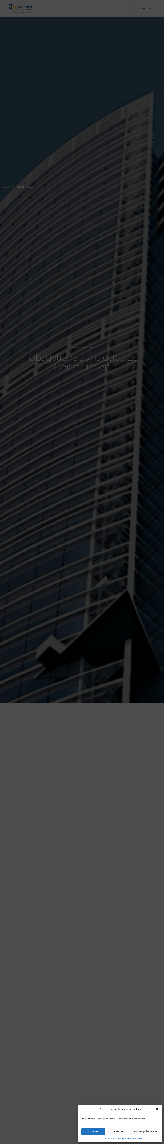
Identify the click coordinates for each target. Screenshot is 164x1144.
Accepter (93, 1131)
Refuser (118, 1131)
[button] (157, 1109)
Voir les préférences (145, 1131)
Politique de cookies (107, 1138)
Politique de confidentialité (130, 1138)
